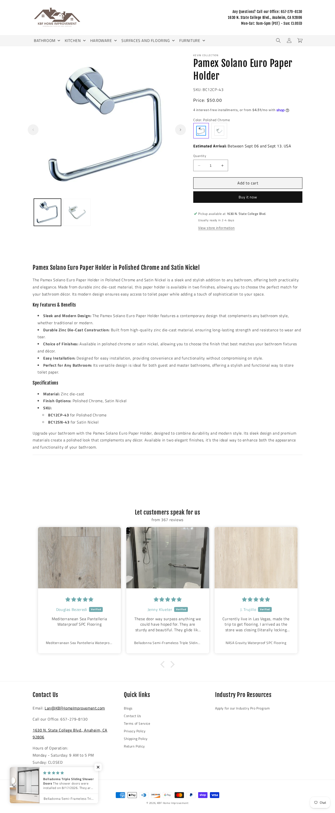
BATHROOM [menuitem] (44, 40)
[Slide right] (180, 129)
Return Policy (134, 746)
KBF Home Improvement (173, 803)
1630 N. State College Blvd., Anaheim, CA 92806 (265, 17)
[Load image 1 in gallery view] (47, 212)
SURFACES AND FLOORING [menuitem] (145, 40)
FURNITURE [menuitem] (189, 40)
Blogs (128, 708)
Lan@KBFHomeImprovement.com (75, 708)
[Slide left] (33, 129)
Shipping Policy (136, 738)
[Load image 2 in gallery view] (77, 212)
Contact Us (132, 715)
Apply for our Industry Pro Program (242, 708)
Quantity (199, 156)
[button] (278, 40)
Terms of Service (137, 723)
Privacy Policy (134, 731)
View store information (216, 227)
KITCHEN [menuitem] (73, 40)
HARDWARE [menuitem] (101, 40)
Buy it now (248, 197)
